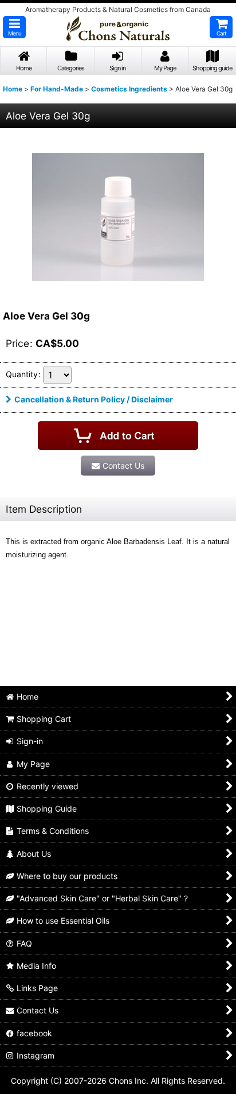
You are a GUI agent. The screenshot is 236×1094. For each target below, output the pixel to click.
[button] (14, 27)
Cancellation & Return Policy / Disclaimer (93, 399)
